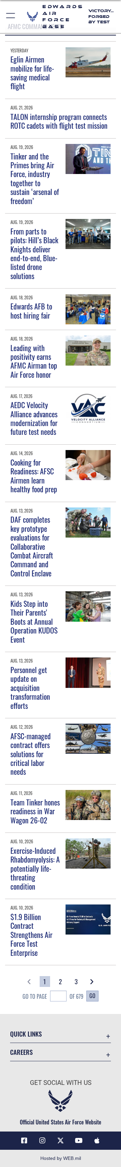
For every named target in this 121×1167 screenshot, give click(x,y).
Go (92, 996)
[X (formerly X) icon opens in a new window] (60, 1141)
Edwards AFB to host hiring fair (31, 310)
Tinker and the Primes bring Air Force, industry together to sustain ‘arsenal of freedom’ (34, 178)
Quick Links (26, 1034)
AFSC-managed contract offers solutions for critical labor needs (30, 753)
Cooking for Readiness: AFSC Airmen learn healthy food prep (33, 475)
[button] (11, 16)
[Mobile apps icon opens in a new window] (97, 1141)
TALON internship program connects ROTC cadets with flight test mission (59, 121)
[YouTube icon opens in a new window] (79, 1141)
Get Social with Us (60, 1083)
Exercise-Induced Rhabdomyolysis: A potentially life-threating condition (35, 868)
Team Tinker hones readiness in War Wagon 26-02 (35, 811)
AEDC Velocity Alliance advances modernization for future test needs (33, 418)
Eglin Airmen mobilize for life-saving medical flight (32, 72)
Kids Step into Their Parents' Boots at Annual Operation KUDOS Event (33, 621)
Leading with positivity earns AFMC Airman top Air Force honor (33, 361)
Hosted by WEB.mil (60, 1158)
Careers (21, 1052)
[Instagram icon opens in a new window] (42, 1141)
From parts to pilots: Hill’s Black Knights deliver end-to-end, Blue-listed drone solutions (34, 253)
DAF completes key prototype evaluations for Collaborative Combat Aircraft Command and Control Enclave (31, 546)
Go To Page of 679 (53, 996)
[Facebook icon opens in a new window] (24, 1141)
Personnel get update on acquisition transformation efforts (30, 687)
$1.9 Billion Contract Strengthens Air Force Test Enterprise (31, 934)
